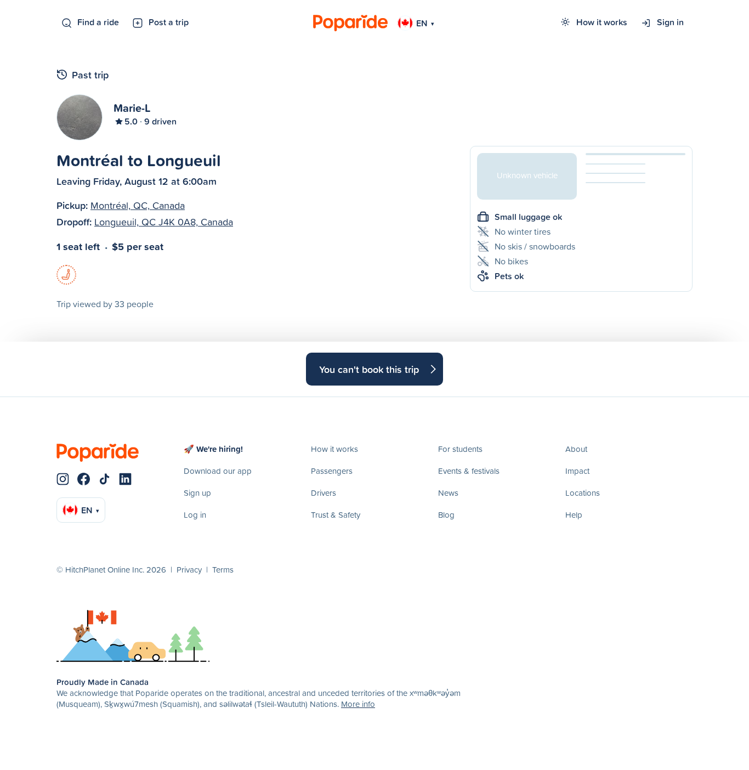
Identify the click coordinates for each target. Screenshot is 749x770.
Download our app (218, 471)
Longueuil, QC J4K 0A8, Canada (163, 222)
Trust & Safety (335, 514)
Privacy (189, 569)
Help (573, 514)
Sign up (197, 493)
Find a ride (98, 22)
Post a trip (169, 22)
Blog (446, 514)
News (448, 493)
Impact (577, 471)
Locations (582, 493)
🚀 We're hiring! (213, 449)
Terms (223, 569)
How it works (601, 22)
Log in (195, 514)
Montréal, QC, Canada (137, 205)
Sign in (670, 22)
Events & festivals (469, 471)
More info (358, 704)
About (576, 449)
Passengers (332, 471)
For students (460, 449)
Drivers (323, 493)
